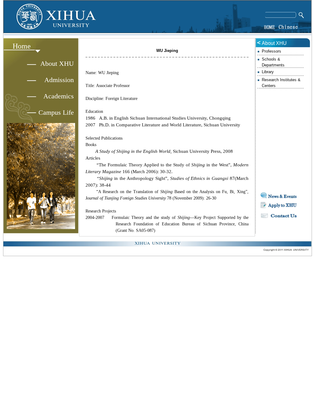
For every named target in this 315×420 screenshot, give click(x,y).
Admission (59, 80)
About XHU (57, 63)
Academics (58, 96)
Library (268, 71)
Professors (271, 51)
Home (22, 46)
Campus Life (56, 112)
